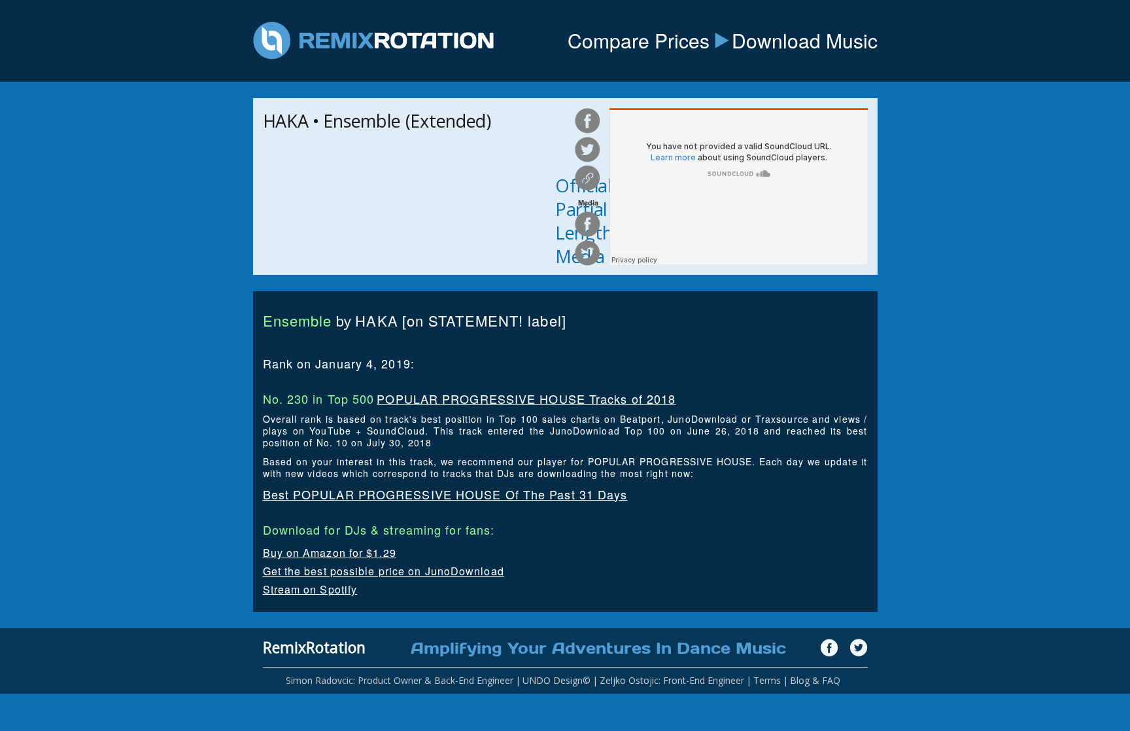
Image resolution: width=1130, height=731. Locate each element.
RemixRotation (314, 647)
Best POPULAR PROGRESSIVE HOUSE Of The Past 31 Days (445, 494)
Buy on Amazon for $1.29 (329, 552)
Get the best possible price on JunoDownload (383, 571)
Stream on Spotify (310, 589)
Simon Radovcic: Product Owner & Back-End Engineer (399, 680)
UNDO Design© (556, 680)
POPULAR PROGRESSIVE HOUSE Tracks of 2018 (526, 398)
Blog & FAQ (815, 680)
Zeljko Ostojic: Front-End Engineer (672, 680)
